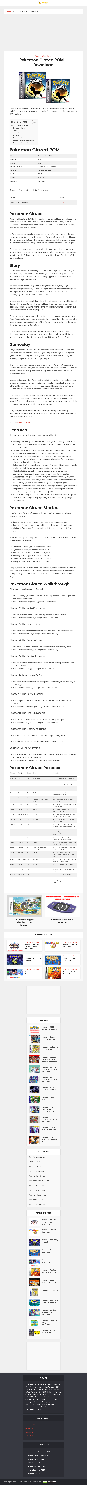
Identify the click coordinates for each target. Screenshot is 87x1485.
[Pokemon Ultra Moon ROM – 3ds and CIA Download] (35, 1109)
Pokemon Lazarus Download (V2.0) (49, 1281)
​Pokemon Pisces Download (69, 959)
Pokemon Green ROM (48, 1098)
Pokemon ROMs (24, 422)
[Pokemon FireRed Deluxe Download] (35, 1272)
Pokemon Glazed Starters (22, 138)
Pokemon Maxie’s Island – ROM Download (49, 1312)
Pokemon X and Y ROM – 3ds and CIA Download (49, 1069)
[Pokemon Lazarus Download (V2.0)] (35, 1282)
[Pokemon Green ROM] (35, 1099)
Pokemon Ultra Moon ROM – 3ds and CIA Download (49, 1109)
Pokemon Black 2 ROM (34, 1473)
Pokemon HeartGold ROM (35, 1466)
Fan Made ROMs (31, 1425)
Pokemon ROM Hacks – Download (49, 1028)
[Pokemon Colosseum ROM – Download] (35, 1119)
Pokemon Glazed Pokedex (22, 143)
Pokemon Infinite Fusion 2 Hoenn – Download (32, 947)
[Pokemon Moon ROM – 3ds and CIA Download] (35, 1079)
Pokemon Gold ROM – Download (50, 1048)
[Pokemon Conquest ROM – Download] (35, 1039)
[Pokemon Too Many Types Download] (35, 1302)
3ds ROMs (29, 1436)
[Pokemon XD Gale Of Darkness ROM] (35, 1089)
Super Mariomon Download (32, 973)
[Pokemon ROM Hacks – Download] (35, 1029)
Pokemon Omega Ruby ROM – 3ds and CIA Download (49, 1059)
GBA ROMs (29, 1428)
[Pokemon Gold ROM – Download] (35, 1049)
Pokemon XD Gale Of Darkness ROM (49, 1088)
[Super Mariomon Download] (35, 1262)
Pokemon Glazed (19, 128)
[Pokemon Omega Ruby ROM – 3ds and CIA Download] (35, 1059)
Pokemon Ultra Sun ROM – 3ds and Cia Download (49, 1139)
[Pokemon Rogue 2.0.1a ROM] (35, 1332)
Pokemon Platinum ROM (34, 1459)
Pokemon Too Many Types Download (50, 1301)
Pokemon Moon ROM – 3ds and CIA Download (49, 1079)
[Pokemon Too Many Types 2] (35, 1242)
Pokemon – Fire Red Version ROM (38, 1452)
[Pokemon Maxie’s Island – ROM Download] (35, 1312)
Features (16, 135)
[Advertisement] (43, 31)
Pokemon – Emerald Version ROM (38, 1455)
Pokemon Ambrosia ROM (50, 1291)
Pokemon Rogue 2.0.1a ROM (48, 1331)
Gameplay (17, 133)
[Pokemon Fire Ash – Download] (35, 1232)
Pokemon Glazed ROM (19, 125)
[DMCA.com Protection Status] (49, 1482)
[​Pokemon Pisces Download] (35, 1252)
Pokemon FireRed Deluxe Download (70, 973)
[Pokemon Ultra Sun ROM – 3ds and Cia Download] (35, 1140)
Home (9, 11)
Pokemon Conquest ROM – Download (50, 1038)
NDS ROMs (29, 1432)
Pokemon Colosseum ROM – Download (49, 1119)
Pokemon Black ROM (33, 1463)
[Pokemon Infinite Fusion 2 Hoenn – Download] (35, 1222)
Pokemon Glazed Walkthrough (23, 140)
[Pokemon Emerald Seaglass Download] (35, 1322)
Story (15, 130)
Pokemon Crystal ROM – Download (49, 1128)
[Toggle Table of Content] (33, 122)
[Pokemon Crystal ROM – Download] (35, 1129)
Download (60, 202)
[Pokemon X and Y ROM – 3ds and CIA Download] (35, 1069)
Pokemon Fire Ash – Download (71, 946)
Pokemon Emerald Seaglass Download (49, 1322)
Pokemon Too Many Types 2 (33, 959)
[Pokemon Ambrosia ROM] (35, 1292)
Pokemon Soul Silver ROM (35, 1470)
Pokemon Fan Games (43, 56)
